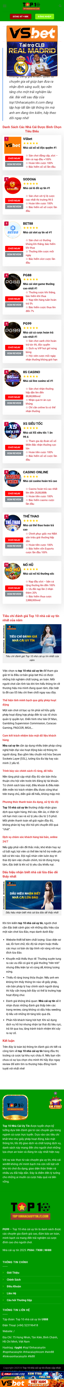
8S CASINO (31, 372)
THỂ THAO (31, 516)
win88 (50, 1352)
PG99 (27, 323)
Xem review (14, 164)
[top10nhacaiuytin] (32, 6)
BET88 (28, 223)
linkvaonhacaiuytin (15, 1356)
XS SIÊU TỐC (33, 424)
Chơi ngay (14, 158)
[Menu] (5, 6)
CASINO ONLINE (35, 472)
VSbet (27, 139)
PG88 (27, 275)
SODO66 (29, 179)
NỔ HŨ (28, 565)
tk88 (32, 1356)
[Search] (60, 6)
